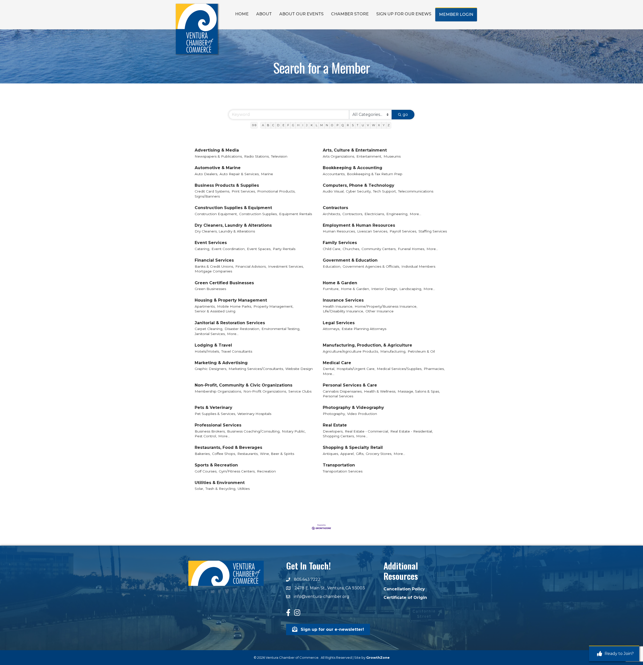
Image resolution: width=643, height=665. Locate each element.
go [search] (405, 114)
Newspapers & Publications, (219, 156)
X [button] (379, 125)
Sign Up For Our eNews (403, 14)
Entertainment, (369, 156)
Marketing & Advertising (221, 362)
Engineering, (397, 214)
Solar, (199, 489)
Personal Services (338, 396)
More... (415, 214)
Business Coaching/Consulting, (253, 431)
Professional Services (218, 425)
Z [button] (389, 125)
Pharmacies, (434, 369)
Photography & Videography (353, 407)
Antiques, (331, 454)
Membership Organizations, (218, 391)
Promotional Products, (276, 191)
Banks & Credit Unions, (214, 266)
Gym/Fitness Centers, (237, 471)
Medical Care (337, 362)
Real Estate (335, 425)
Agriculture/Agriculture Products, (351, 351)
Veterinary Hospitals (254, 414)
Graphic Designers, (211, 369)
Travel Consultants (236, 351)
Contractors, (352, 214)
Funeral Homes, (411, 249)
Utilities (244, 489)
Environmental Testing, (280, 329)
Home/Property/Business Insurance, (386, 306)
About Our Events (301, 14)
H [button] (298, 125)
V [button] (368, 125)
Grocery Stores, (379, 454)
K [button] (312, 125)
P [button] (338, 125)
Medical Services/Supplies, (399, 369)
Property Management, (273, 306)
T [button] (357, 125)
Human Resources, (339, 231)
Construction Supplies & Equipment (233, 207)
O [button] (332, 125)
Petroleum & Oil (421, 351)
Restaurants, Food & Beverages (228, 447)
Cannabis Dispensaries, (342, 391)
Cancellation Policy (404, 589)
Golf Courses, (206, 471)
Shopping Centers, (339, 436)
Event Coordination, (228, 249)
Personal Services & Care (350, 385)
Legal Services (339, 322)
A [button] (263, 125)
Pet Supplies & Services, (215, 414)
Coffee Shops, (224, 454)
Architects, (332, 214)
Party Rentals (284, 249)
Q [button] (343, 125)
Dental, (329, 369)
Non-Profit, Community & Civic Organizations (243, 385)
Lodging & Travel (213, 345)
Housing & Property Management (231, 300)
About (264, 14)
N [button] (327, 125)
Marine (267, 174)
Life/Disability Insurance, (343, 311)
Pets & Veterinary (213, 407)
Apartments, (205, 306)
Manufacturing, (393, 351)
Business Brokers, (210, 431)
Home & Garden (340, 282)
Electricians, (374, 214)
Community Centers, (378, 249)
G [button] (293, 125)
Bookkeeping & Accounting (352, 167)
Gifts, (360, 454)
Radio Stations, (257, 156)
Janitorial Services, (210, 334)
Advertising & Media (217, 150)
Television (279, 156)
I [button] (302, 125)
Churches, (351, 249)
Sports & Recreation (216, 465)
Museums (392, 156)
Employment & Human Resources (359, 225)
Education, (332, 266)
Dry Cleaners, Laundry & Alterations (233, 225)
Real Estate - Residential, (411, 431)
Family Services (340, 242)
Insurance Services (343, 300)
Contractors (335, 207)
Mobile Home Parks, (234, 306)
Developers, (333, 431)
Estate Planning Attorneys (364, 329)
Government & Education (350, 260)
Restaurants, (247, 454)
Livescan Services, (372, 231)
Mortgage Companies (213, 271)
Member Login (456, 14)
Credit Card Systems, (212, 191)
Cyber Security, (358, 191)
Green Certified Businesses (224, 282)
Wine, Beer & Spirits (277, 454)
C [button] (273, 125)
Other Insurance (379, 311)
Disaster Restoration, (242, 329)
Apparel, (347, 454)
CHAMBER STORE (350, 14)
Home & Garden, (355, 289)
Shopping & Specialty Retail (353, 447)
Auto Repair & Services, (239, 174)
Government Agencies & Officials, (371, 266)
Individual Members (418, 266)
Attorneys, (331, 329)
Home (242, 14)
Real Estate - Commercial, (367, 431)
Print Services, (244, 191)
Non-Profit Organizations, (265, 391)
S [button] (353, 125)
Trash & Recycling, (220, 489)
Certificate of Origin (405, 597)
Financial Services (214, 260)
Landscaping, (410, 289)
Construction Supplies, (258, 214)
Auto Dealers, (206, 174)
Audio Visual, (333, 191)
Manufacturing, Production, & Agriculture (367, 345)
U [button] (363, 125)
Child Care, (332, 249)
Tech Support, (385, 191)
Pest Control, (206, 436)
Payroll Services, (403, 231)
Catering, (202, 249)
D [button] (278, 125)
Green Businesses (210, 289)
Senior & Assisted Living (215, 311)
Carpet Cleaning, (209, 329)
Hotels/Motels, (207, 351)
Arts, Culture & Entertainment (355, 150)
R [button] (348, 125)
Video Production (362, 414)
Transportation (339, 465)
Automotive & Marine (218, 167)
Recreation (266, 471)
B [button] (268, 125)
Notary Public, (294, 431)
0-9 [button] (254, 125)
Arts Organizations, (339, 156)
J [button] (306, 125)
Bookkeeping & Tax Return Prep (374, 174)
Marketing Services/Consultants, (256, 369)
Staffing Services (432, 231)
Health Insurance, (338, 306)
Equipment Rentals (295, 214)
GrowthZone (378, 657)
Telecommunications (415, 191)
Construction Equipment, (216, 214)
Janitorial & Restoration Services (230, 322)
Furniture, (331, 289)
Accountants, (334, 174)
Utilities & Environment (220, 482)
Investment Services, (286, 266)
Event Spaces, (259, 249)
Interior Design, (384, 289)
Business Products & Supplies (227, 185)
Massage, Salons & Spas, (419, 391)
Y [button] (384, 125)
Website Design (299, 369)
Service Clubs (299, 391)
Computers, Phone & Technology (358, 185)
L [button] (316, 125)
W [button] (373, 125)
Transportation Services (342, 471)
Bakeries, (202, 454)
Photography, (334, 414)
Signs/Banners (207, 196)
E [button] (283, 125)
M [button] (321, 125)
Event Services (211, 242)
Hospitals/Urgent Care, (356, 369)
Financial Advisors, (250, 266)
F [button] (288, 125)
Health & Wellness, (380, 391)
